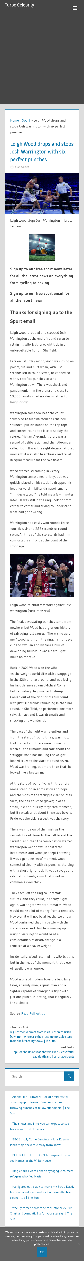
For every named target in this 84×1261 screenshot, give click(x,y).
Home (14, 120)
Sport (26, 120)
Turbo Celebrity (19, 5)
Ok (42, 1252)
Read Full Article (33, 1013)
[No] (79, 1244)
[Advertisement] (42, 59)
